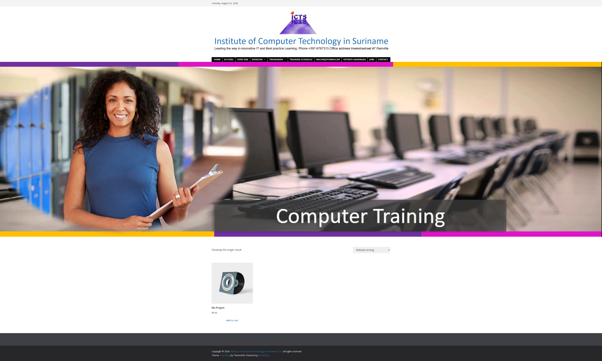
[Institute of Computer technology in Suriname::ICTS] (301, 64)
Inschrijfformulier (328, 59)
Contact (383, 59)
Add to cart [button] (232, 320)
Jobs (371, 59)
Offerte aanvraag (354, 59)
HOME (217, 59)
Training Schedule (301, 59)
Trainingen (276, 59)
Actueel (229, 59)
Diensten (257, 59)
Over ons (242, 59)
